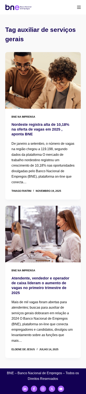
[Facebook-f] (34, 389)
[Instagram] (43, 389)
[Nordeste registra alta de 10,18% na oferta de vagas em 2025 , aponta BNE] (43, 80)
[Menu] (79, 7)
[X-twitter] (52, 389)
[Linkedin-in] (25, 389)
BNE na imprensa (23, 116)
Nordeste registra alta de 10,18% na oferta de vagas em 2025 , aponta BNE (40, 129)
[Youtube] (61, 389)
